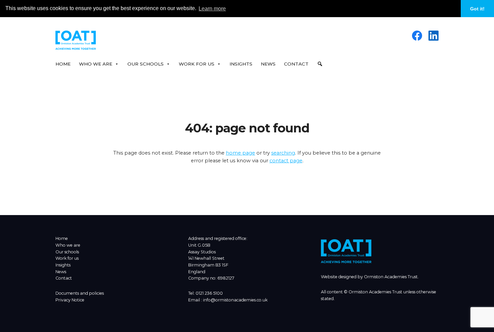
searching (283, 153)
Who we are (67, 245)
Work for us (67, 258)
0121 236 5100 (209, 293)
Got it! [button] (477, 8)
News (268, 64)
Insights (241, 64)
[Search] (321, 64)
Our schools (67, 251)
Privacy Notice (69, 299)
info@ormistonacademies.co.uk (235, 299)
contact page (286, 161)
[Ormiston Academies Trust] (346, 261)
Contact (296, 64)
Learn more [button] (212, 8)
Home (63, 64)
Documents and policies (79, 293)
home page (240, 153)
